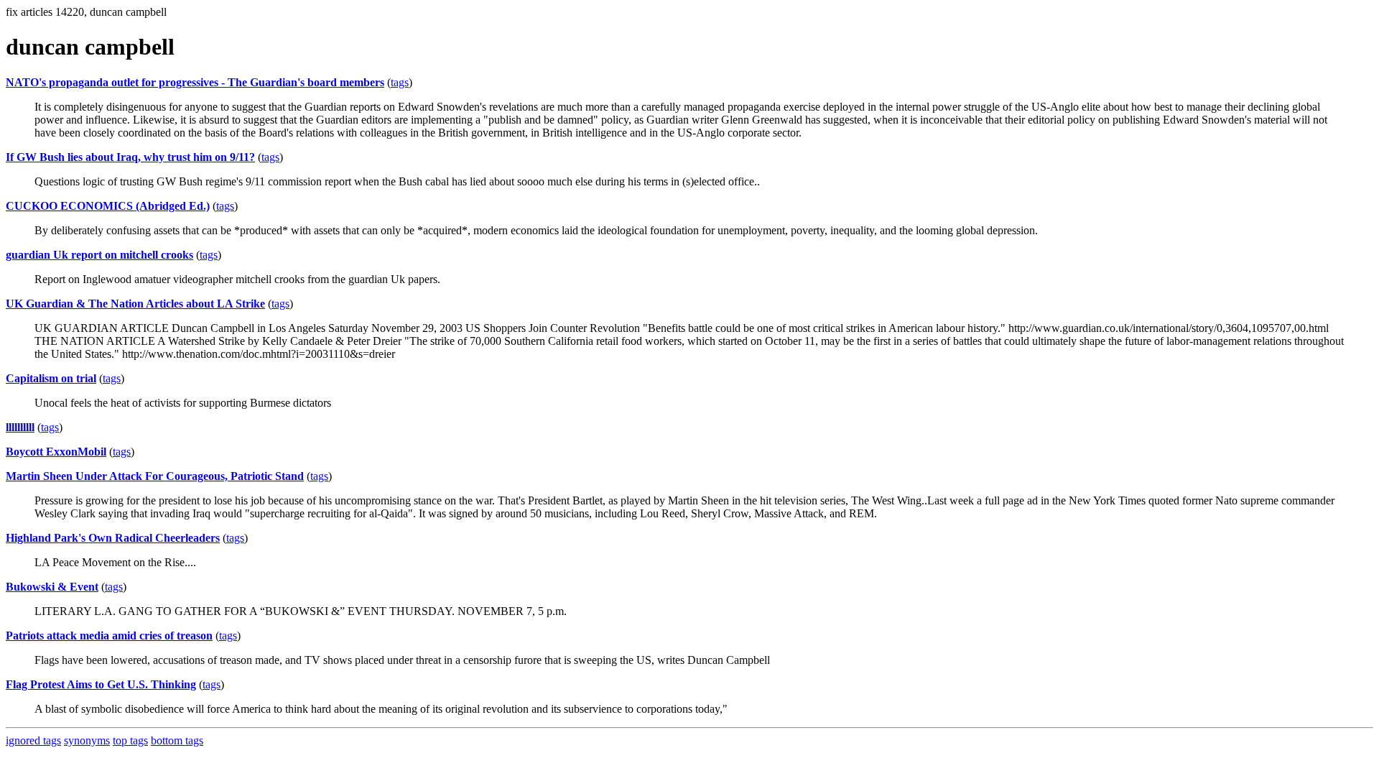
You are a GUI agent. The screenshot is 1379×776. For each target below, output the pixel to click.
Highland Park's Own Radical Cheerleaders (113, 538)
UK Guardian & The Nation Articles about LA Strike (135, 303)
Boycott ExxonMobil (56, 451)
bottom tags (177, 740)
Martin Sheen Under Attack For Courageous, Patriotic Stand (155, 476)
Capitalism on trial (51, 378)
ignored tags (33, 740)
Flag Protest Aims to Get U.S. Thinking (101, 684)
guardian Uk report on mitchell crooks (99, 255)
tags (400, 82)
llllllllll (20, 427)
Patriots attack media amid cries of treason (109, 635)
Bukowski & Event (52, 587)
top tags (130, 740)
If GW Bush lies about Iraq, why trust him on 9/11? (130, 157)
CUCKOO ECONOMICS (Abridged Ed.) (108, 206)
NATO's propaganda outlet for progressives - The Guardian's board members (195, 82)
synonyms (87, 740)
